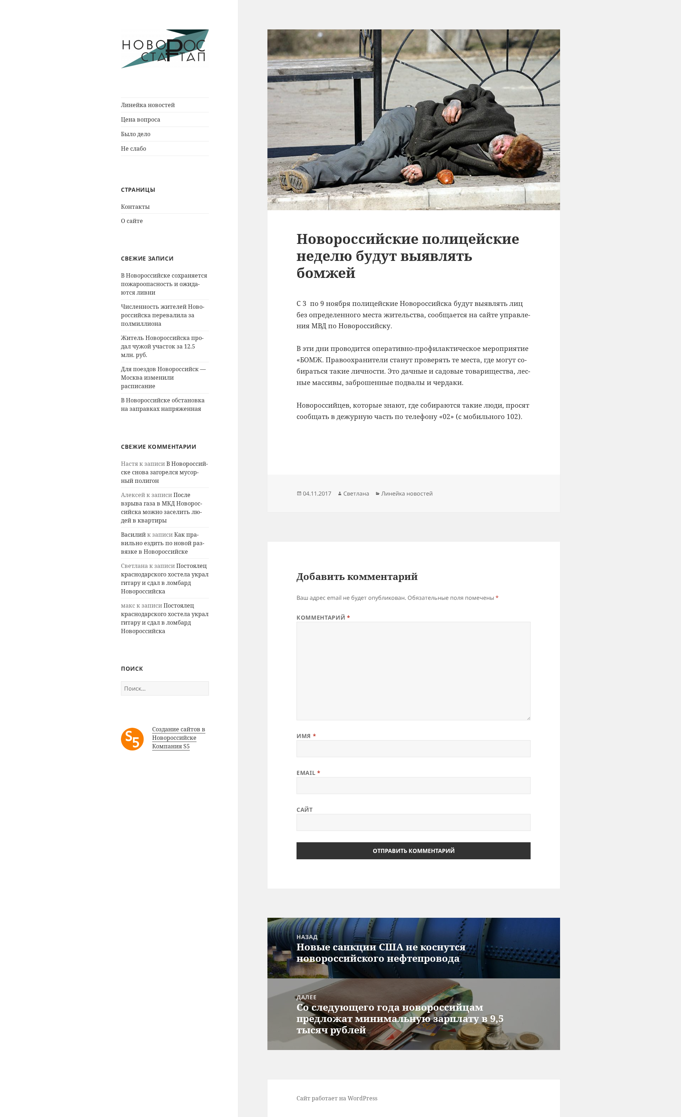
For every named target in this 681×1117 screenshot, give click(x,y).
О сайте (132, 221)
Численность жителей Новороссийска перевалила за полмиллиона (162, 315)
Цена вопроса (140, 119)
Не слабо (133, 148)
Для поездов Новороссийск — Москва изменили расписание (163, 377)
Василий (133, 534)
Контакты (135, 207)
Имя (306, 736)
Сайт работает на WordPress (337, 1098)
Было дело (135, 134)
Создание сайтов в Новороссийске (178, 733)
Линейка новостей (148, 105)
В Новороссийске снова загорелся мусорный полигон (164, 472)
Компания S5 (171, 746)
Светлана (356, 493)
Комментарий (323, 617)
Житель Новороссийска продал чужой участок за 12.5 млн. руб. (162, 346)
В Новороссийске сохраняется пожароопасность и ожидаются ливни (164, 284)
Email (308, 773)
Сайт (305, 810)
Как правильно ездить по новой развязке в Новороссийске (162, 543)
